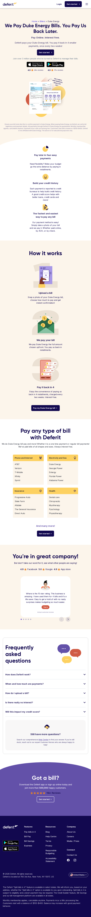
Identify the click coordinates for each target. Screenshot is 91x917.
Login (59, 4)
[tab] (45, 676)
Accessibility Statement (51, 859)
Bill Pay (27, 836)
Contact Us (72, 855)
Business (28, 845)
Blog (48, 832)
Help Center (44, 740)
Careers (70, 836)
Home (34, 21)
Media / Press (73, 841)
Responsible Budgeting (51, 852)
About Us (71, 832)
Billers (42, 21)
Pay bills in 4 (30, 832)
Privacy (49, 845)
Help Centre (51, 836)
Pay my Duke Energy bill (44, 408)
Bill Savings (29, 841)
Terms (48, 841)
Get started (72, 4)
